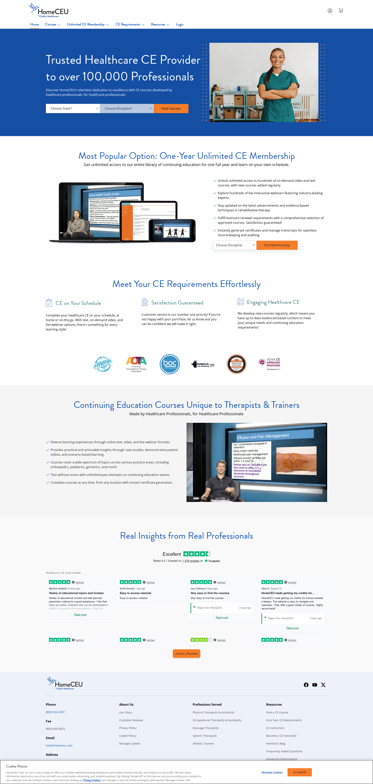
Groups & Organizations (281, 759)
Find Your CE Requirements (284, 720)
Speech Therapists (205, 736)
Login (180, 24)
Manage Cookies (129, 743)
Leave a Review (186, 653)
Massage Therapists (206, 728)
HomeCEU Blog (275, 743)
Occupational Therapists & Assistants (217, 720)
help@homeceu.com (59, 745)
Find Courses (171, 108)
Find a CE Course (277, 712)
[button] (341, 10)
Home (34, 24)
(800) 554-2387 (55, 712)
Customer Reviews (131, 720)
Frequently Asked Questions (284, 751)
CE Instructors (275, 728)
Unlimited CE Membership (86, 24)
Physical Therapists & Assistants (213, 712)
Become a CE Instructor (281, 736)
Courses (50, 24)
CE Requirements (128, 24)
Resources (158, 24)
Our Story (125, 712)
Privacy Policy (128, 728)
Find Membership (277, 245)
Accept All (299, 772)
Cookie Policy (127, 736)
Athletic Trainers (203, 743)
